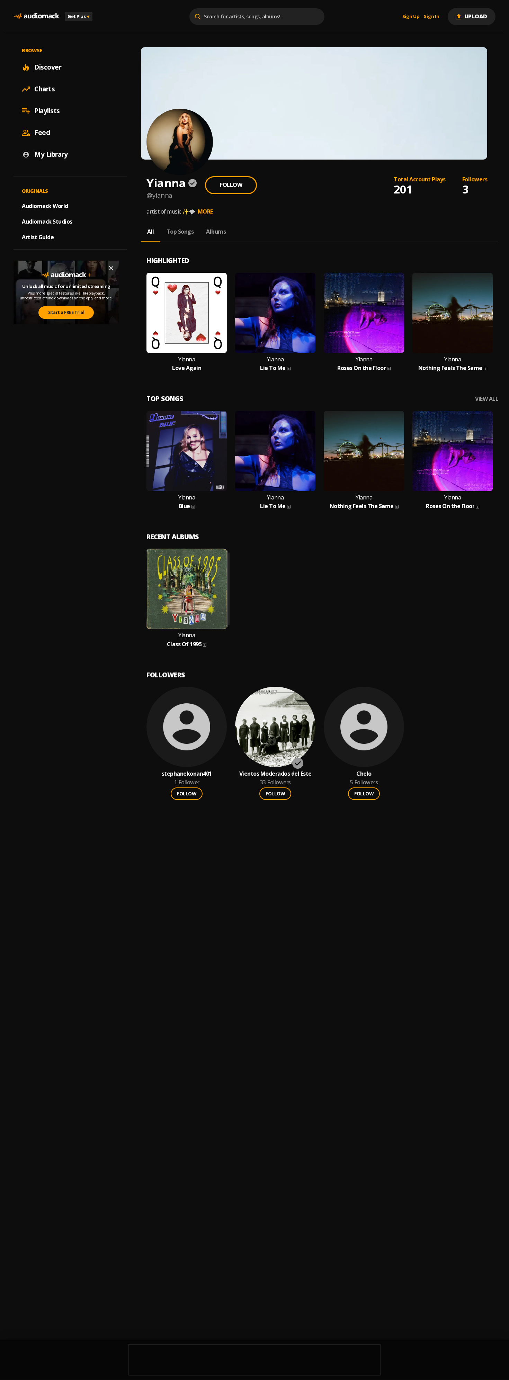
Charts (44, 88)
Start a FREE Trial (66, 312)
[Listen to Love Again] (186, 313)
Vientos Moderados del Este (275, 773)
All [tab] (150, 231)
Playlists (47, 110)
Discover (47, 67)
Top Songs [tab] (180, 231)
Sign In (431, 16)
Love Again (186, 368)
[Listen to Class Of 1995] (186, 589)
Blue (184, 506)
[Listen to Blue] (186, 451)
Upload (476, 16)
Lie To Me (273, 368)
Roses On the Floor (361, 368)
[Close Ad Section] (111, 268)
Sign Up (411, 16)
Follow (231, 185)
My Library (51, 154)
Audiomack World (45, 206)
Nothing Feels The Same (450, 368)
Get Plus (79, 16)
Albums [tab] (216, 231)
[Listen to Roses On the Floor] (364, 313)
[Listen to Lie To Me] (275, 313)
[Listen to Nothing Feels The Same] (452, 313)
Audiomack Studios (47, 221)
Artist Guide (38, 237)
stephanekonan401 (187, 773)
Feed (42, 132)
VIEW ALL (486, 399)
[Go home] (36, 16)
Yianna (186, 359)
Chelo (364, 773)
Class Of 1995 (184, 644)
